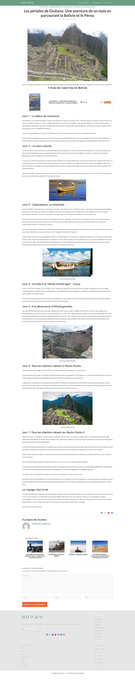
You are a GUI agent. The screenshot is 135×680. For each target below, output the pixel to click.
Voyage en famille (98, 630)
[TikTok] (55, 635)
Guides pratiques (96, 3)
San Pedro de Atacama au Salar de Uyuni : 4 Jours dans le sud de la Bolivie (35, 555)
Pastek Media (78, 673)
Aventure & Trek (98, 633)
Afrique (22, 659)
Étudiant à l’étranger (99, 627)
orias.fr (40, 631)
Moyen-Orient (24, 665)
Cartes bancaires (98, 645)
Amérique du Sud (25, 657)
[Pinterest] (108, 513)
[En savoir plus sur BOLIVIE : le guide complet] (78, 546)
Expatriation (97, 624)
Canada (22, 654)
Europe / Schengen (25, 645)
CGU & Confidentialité (99, 662)
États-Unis (23, 651)
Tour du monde (98, 622)
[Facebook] (101, 513)
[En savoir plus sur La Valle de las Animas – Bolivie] (57, 546)
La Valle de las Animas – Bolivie (57, 555)
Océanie (23, 662)
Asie (22, 648)
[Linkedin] (112, 513)
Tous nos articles (98, 655)
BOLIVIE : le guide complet (78, 554)
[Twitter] (105, 513)
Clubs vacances (98, 652)
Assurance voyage (83, 3)
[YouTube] (64, 635)
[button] (89, 3)
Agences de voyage (99, 648)
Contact (96, 666)
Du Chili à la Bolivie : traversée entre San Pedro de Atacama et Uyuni (100, 555)
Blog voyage (108, 3)
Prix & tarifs (97, 639)
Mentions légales (98, 659)
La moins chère (98, 636)
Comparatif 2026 (98, 619)
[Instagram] (53, 635)
